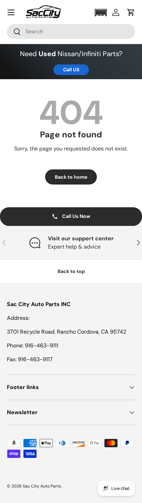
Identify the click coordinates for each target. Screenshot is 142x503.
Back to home (71, 177)
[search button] (14, 32)
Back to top (71, 271)
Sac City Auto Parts (42, 486)
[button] (101, 13)
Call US (71, 69)
